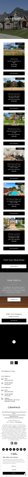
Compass (14, 426)
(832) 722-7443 (7, 384)
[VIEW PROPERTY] (14, 72)
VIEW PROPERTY (14, 73)
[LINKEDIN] (10, 449)
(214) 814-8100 (18, 422)
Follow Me (14, 320)
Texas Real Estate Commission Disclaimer (14, 417)
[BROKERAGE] (24, 449)
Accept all (14, 473)
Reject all (14, 466)
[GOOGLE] (21, 449)
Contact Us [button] (14, 299)
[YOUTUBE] (17, 449)
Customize (14, 469)
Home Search (14, 266)
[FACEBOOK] (3, 449)
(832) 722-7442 (7, 395)
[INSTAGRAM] (7, 449)
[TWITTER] (14, 449)
